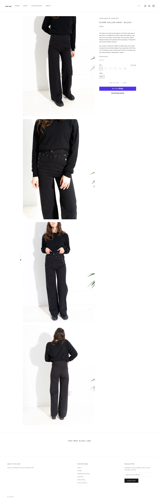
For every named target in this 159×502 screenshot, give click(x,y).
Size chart (133, 65)
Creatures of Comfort (109, 18)
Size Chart (80, 477)
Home (17, 5)
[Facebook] (105, 59)
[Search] (149, 6)
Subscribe (131, 480)
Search (79, 467)
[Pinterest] (110, 59)
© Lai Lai (10, 496)
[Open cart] (153, 6)
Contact (79, 471)
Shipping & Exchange (83, 474)
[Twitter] (108, 59)
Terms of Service (82, 483)
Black (101, 76)
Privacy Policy (81, 480)
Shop (25, 5)
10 (125, 68)
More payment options (117, 93)
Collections (36, 5)
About (48, 5)
